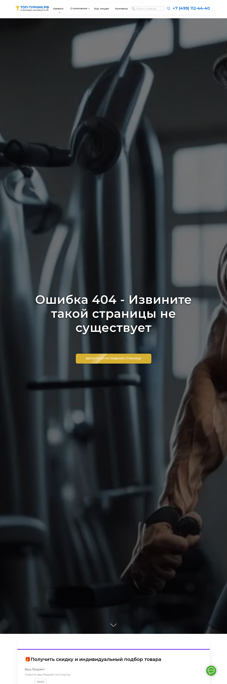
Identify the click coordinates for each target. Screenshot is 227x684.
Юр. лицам (101, 8)
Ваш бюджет (35, 669)
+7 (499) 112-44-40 (191, 8)
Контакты (121, 8)
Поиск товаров (146, 8)
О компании (78, 8)
